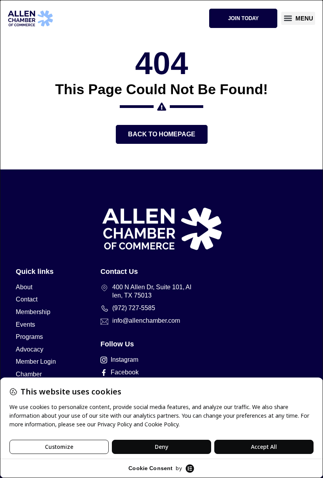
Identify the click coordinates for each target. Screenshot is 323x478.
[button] (298, 18)
